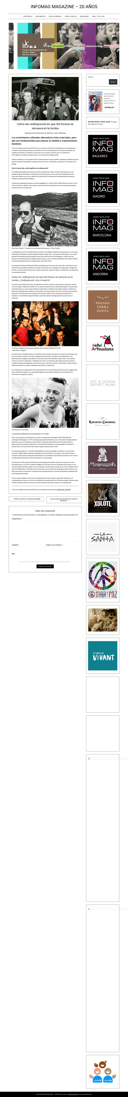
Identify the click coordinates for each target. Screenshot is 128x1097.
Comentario (17, 519)
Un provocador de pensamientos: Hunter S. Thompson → (64, 500)
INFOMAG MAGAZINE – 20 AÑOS (64, 6)
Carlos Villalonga (60, 133)
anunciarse (84, 16)
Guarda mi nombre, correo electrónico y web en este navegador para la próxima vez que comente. (45, 561)
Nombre (15, 545)
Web (13, 554)
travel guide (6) (71, 16)
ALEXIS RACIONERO (64, 489)
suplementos (40, 16)
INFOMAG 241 (109, 107)
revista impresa (55, 16)
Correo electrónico (54, 545)
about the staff (98, 16)
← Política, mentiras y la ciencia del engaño (26, 499)
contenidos (27, 16)
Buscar (90, 77)
